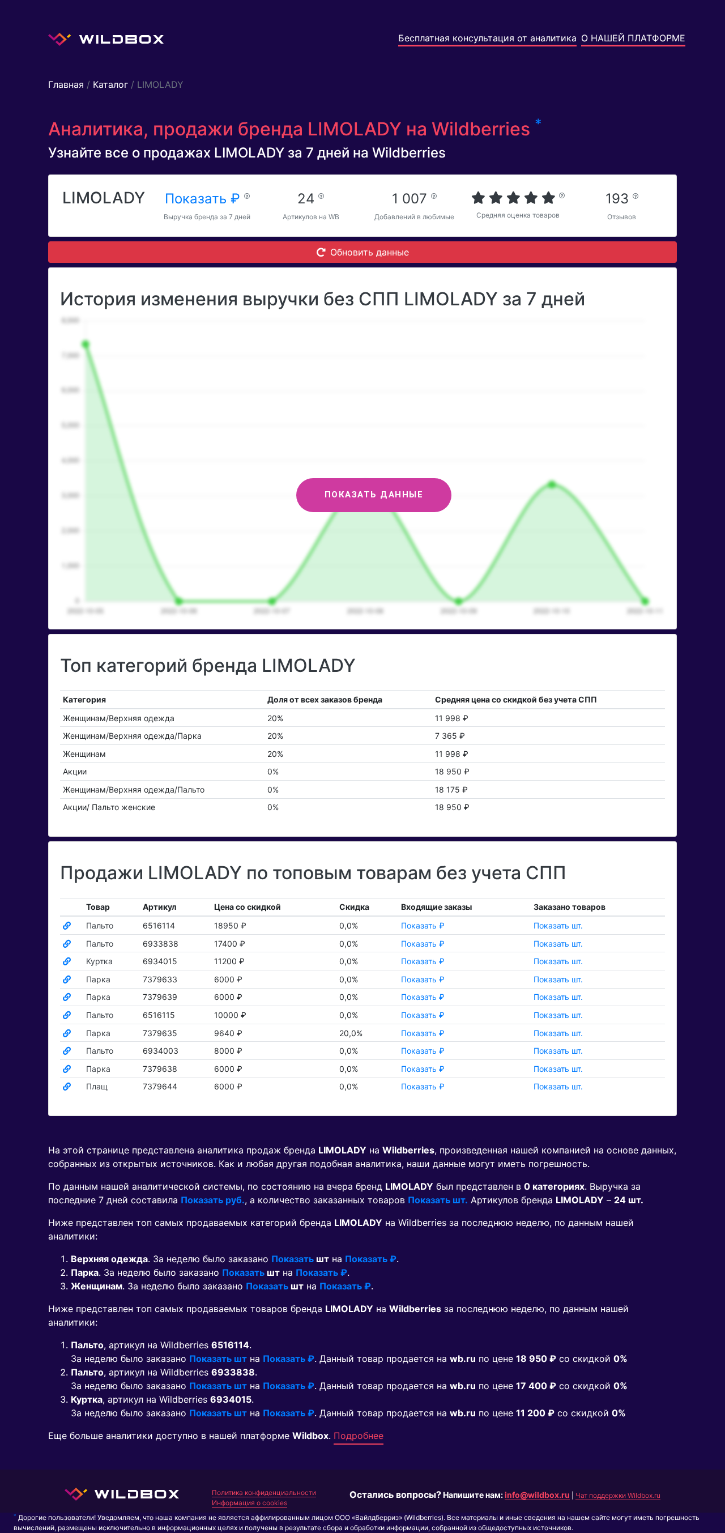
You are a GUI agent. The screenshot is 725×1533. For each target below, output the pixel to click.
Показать (292, 1258)
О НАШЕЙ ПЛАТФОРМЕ (633, 38)
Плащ (97, 1086)
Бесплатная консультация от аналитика (487, 38)
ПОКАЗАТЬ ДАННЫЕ (374, 494)
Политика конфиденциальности (264, 1492)
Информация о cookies (249, 1502)
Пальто (99, 925)
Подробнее (358, 1435)
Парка (98, 979)
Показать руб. (213, 1200)
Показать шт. (558, 925)
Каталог (110, 84)
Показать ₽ (204, 198)
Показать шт (218, 1358)
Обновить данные (369, 252)
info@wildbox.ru (537, 1495)
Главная (66, 84)
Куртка (99, 961)
